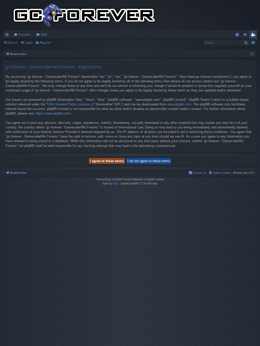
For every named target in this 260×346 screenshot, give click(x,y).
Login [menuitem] (246, 35)
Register (46, 42)
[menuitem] (237, 34)
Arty (115, 183)
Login (28, 42)
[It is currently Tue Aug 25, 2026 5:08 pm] (252, 54)
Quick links (8, 35)
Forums (24, 34)
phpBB (116, 179)
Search (13, 42)
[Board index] (84, 15)
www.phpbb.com (179, 104)
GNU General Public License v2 (70, 104)
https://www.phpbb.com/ (53, 113)
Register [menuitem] (254, 35)
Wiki (44, 34)
